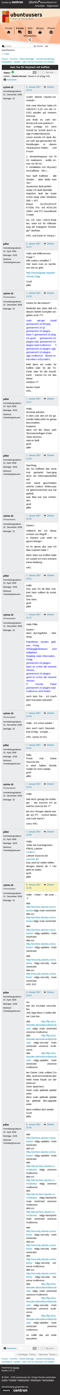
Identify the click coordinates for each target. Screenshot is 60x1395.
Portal (8, 28)
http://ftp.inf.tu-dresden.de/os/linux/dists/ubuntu (41, 1025)
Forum (20, 28)
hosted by (7, 2)
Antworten (11, 79)
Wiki (30, 28)
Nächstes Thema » (48, 1354)
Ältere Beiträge (27, 59)
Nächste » (50, 72)
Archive (13, 59)
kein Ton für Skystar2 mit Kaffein (38, 62)
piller (6, 244)
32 (13, 98)
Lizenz (5, 1380)
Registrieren (52, 6)
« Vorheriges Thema (26, 1354)
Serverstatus (48, 1380)
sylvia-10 (8, 87)
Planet (51, 28)
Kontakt (12, 1380)
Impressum (36, 1380)
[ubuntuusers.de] (22, 17)
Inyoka (16, 1368)
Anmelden (40, 6)
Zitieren (50, 87)
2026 (14, 255)
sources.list (32, 859)
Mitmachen (30, 35)
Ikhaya (40, 28)
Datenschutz (23, 1380)
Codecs (30, 852)
